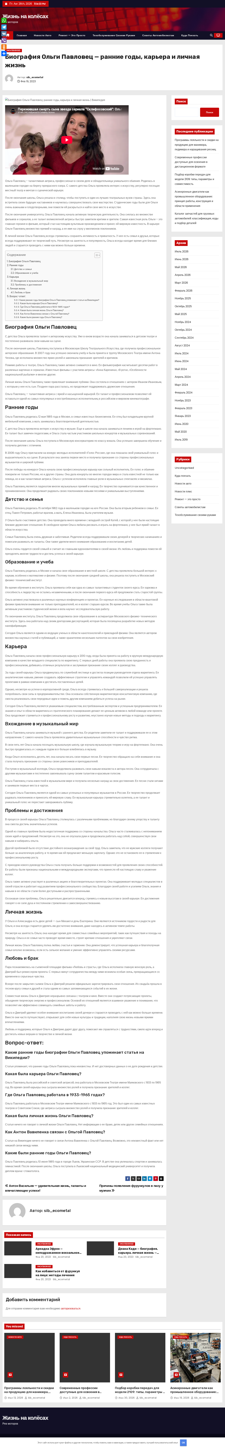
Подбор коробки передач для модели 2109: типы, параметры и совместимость (194, 179)
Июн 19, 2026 (182, 1397)
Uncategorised (13, 50)
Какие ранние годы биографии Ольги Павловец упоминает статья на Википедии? (59, 300)
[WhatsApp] (4, 20)
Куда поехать (189, 35)
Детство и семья (23, 269)
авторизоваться (70, 1308)
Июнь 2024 (182, 361)
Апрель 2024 (183, 377)
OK (183, 1442)
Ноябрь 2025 (183, 298)
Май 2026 (181, 267)
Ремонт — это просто (72, 35)
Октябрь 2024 (183, 330)
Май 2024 (181, 369)
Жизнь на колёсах (25, 16)
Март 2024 (181, 385)
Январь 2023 (183, 416)
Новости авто (42, 35)
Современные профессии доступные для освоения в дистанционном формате (191, 162)
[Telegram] (4, 27)
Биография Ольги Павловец (25, 261)
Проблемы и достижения (28, 284)
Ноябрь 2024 (183, 322)
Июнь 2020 (181, 424)
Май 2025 (181, 314)
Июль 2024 (182, 353)
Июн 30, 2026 (127, 1397)
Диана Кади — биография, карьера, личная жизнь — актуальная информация (138, 1253)
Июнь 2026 (181, 259)
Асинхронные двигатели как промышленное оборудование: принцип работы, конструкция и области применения (194, 1394)
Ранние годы (16, 265)
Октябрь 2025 (183, 306)
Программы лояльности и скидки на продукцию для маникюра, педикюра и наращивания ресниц (197, 144)
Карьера (14, 276)
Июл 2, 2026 (70, 1397)
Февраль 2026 (183, 291)
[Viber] (4, 40)
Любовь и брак (22, 292)
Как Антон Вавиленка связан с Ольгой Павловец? (44, 313)
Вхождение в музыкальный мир (31, 280)
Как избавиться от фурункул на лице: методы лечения (58, 1273)
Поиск (181, 101)
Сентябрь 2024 (184, 338)
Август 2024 (182, 345)
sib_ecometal (34, 77)
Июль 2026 (181, 251)
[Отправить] (4, 53)
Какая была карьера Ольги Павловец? (39, 303)
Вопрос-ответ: (18, 296)
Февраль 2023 (183, 408)
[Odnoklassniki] (4, 47)
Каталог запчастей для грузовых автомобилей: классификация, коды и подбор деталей (196, 218)
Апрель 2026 (183, 275)
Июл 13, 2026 (16, 1397)
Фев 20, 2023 (43, 1257)
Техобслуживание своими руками (114, 35)
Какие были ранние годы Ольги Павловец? (41, 317)
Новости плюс (183, 491)
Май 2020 (181, 432)
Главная (22, 35)
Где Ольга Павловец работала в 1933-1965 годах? (45, 306)
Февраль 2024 (184, 392)
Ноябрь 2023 (183, 400)
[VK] (4, 33)
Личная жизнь (17, 288)
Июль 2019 (181, 440)
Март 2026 (181, 283)
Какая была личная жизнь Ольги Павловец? (42, 310)
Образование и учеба (26, 273)
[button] (211, 35)
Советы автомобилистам (158, 35)
